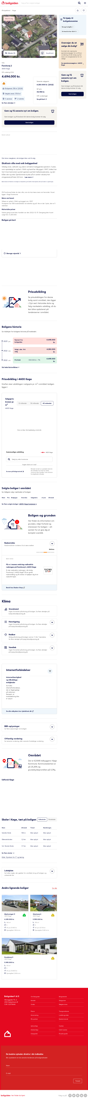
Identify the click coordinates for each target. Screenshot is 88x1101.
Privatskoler (52, 819)
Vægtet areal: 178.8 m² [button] (13, 93)
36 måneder (34, 403)
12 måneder (23, 403)
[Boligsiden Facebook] (70, 1095)
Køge (14, 10)
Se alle (54, 888)
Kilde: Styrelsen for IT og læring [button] (13, 857)
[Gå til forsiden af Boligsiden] (10, 3)
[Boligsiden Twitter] (74, 1095)
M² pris (39, 89)
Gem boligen (29, 122)
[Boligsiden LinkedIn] (81, 1095)
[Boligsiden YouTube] (85, 1095)
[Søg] (79, 3)
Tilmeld (77, 1081)
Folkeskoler (42, 819)
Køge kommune (29, 504)
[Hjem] (7, 1034)
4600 (21, 504)
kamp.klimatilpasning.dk (17, 614)
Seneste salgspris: (43, 81)
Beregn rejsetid (13, 253)
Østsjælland (6, 10)
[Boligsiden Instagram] (77, 1095)
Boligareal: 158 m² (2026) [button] (14, 88)
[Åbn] (52, 543)
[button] (4, 83)
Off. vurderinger (42, 96)
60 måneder (47, 403)
